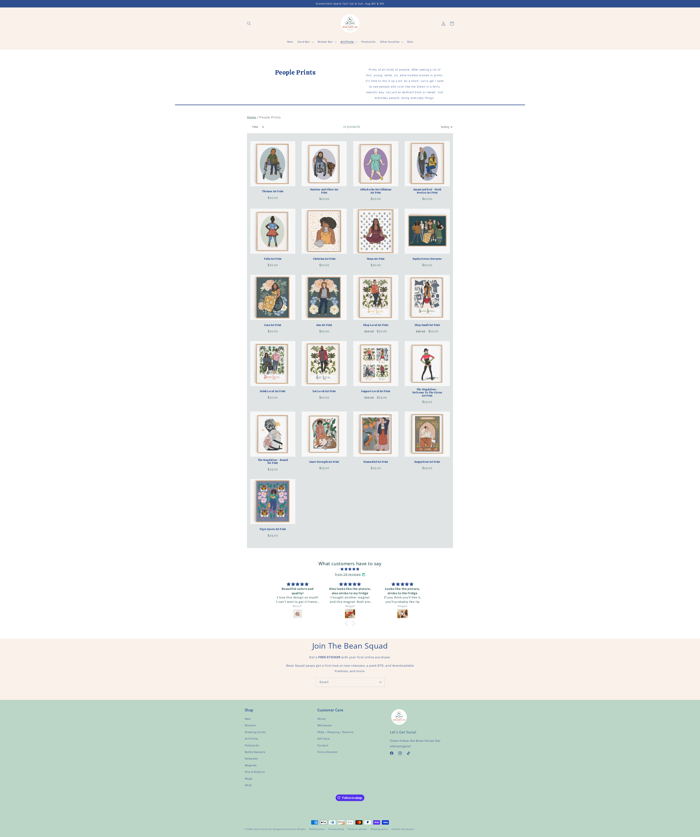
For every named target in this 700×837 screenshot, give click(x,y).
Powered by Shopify (294, 829)
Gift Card (323, 738)
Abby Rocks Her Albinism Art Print (375, 191)
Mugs (248, 778)
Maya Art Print (376, 258)
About (321, 718)
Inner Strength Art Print (324, 461)
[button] (249, 23)
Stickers (250, 725)
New (248, 718)
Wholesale (324, 725)
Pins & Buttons (255, 772)
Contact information (403, 829)
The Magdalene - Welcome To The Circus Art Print (427, 392)
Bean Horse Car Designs (268, 829)
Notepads (251, 758)
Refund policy (317, 829)
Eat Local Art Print (324, 391)
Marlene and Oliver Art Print (324, 191)
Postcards (252, 745)
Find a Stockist (327, 752)
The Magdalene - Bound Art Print (273, 462)
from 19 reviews (348, 574)
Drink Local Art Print (272, 391)
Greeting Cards (255, 732)
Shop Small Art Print (427, 325)
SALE (248, 785)
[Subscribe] (380, 682)
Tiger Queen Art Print (272, 529)
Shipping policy (379, 829)
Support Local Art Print (375, 391)
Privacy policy (336, 829)
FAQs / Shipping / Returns (335, 732)
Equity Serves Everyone (427, 258)
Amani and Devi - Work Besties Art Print (427, 191)
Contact (322, 745)
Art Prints (251, 738)
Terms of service (357, 829)
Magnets (251, 765)
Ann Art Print (324, 325)
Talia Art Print (273, 258)
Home (251, 117)
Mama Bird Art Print (375, 461)
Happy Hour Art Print (427, 461)
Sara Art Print (272, 325)
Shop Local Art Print (375, 325)
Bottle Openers (255, 752)
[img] (350, 569)
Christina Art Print (324, 258)
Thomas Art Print (272, 191)
